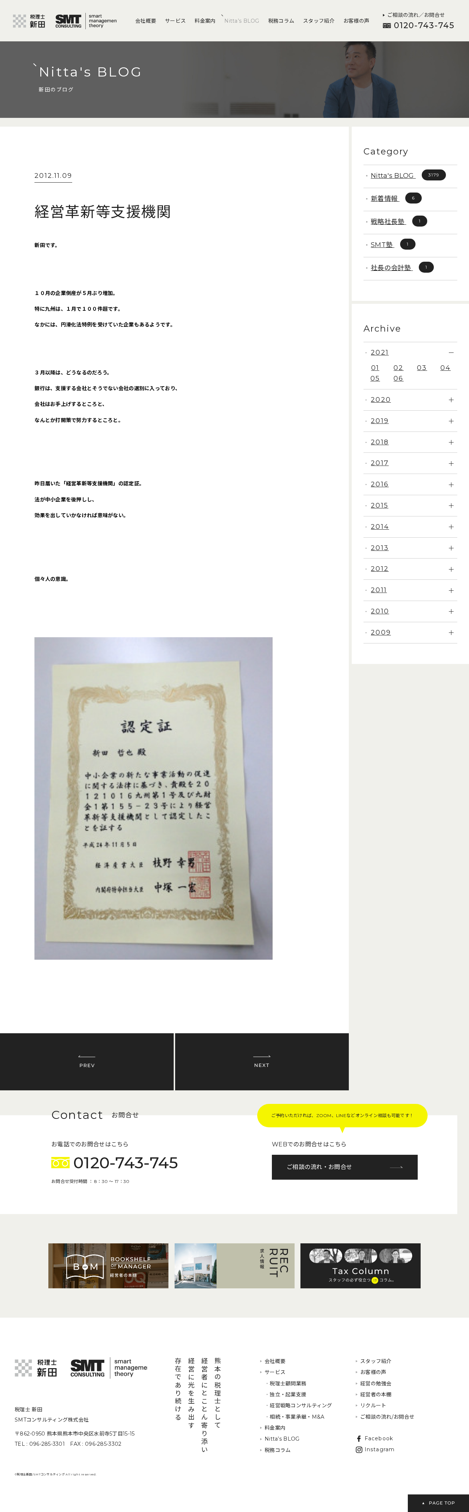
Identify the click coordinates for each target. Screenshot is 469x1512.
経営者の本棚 (376, 1394)
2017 (380, 463)
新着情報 (393, 199)
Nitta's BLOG (405, 176)
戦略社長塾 (396, 222)
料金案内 (205, 21)
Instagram (380, 1449)
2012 (380, 569)
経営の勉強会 (376, 1383)
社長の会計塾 (399, 268)
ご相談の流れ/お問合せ (387, 1417)
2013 (380, 548)
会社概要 (145, 21)
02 (398, 368)
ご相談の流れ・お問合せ (319, 1167)
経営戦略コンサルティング (298, 1405)
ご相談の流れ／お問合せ (416, 15)
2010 (380, 611)
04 (445, 368)
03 (422, 368)
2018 (380, 442)
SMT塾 (390, 245)
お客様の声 (356, 21)
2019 (380, 421)
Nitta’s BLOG (241, 21)
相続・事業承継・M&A (294, 1417)
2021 (380, 352)
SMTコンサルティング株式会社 (81, 1368)
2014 (380, 527)
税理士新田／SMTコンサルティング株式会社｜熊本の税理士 (65, 21)
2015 (379, 505)
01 (375, 368)
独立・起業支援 (285, 1394)
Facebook (379, 1438)
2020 (381, 400)
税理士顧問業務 (285, 1383)
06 (398, 378)
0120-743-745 (424, 25)
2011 (379, 590)
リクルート (373, 1405)
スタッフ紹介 (319, 21)
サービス (175, 21)
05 (375, 378)
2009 (381, 632)
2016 (380, 484)
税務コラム (281, 21)
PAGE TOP (438, 1503)
